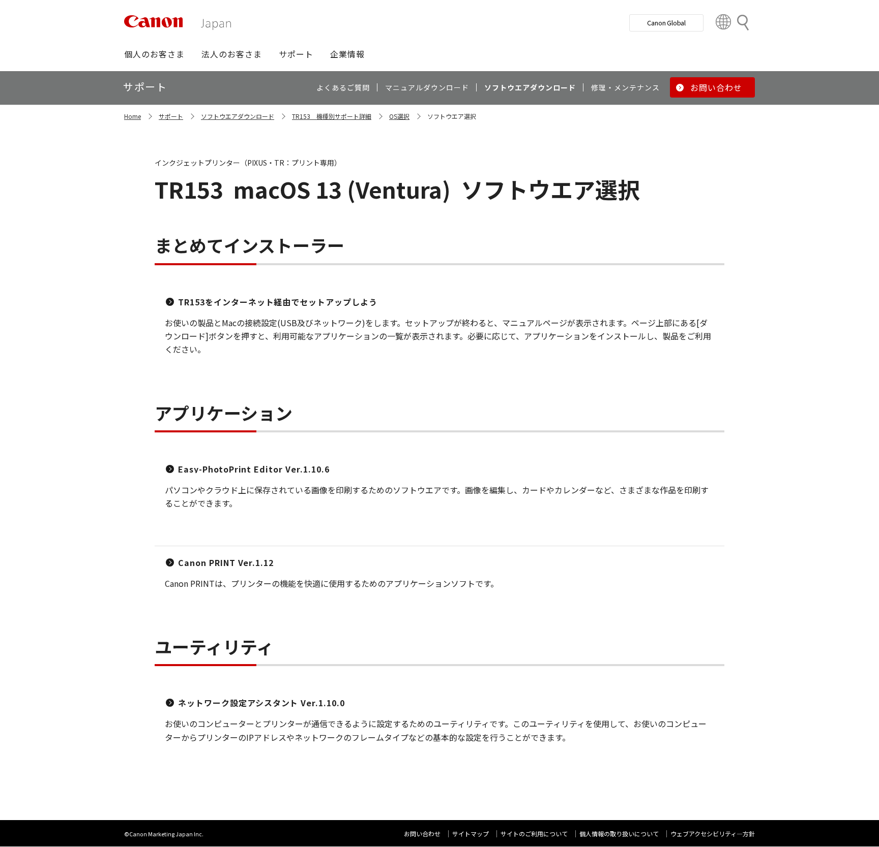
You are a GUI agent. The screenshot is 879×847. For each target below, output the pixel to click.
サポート (171, 116)
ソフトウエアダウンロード (237, 116)
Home (132, 116)
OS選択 (399, 116)
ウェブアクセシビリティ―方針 (712, 833)
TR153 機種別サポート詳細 (331, 116)
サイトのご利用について (534, 833)
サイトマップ (470, 833)
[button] (154, 54)
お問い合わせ (422, 833)
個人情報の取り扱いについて (619, 833)
